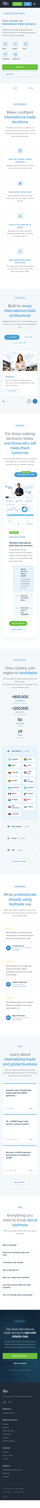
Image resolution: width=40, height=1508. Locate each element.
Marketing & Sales (9, 1431)
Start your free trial (18, 623)
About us (5, 1459)
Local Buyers (7, 1434)
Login (27, 4)
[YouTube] (10, 1402)
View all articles (20, 1182)
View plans (10, 74)
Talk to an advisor (20, 1363)
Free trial (17, 4)
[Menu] (35, 4)
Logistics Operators (9, 1441)
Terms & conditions (19, 1492)
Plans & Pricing (8, 1455)
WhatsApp (6, 1473)
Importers (6, 1424)
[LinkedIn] (5, 1402)
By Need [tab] (29, 337)
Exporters (6, 1427)
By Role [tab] (13, 337)
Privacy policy (7, 1492)
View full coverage (20, 861)
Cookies (5, 1496)
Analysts (5, 1437)
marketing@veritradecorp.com (12, 1470)
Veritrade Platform (25, 474)
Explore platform (17, 629)
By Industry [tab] (21, 343)
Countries (6, 1452)
